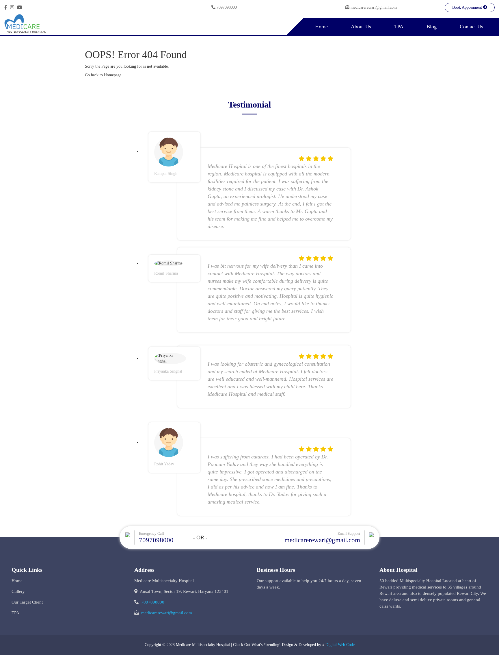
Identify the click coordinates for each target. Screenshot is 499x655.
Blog (432, 26)
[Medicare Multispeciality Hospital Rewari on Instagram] (12, 7)
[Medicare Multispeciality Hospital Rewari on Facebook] (5, 7)
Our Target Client (27, 602)
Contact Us (471, 26)
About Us (361, 26)
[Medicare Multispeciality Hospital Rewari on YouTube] (19, 7)
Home (321, 26)
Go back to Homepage (103, 75)
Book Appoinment (467, 7)
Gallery (18, 591)
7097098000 (227, 7)
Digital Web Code (340, 645)
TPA (398, 26)
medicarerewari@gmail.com (374, 7)
